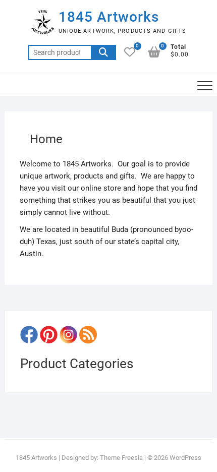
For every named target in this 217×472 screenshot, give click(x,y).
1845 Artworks (109, 17)
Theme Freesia (121, 457)
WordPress (185, 457)
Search (103, 52)
